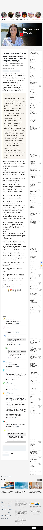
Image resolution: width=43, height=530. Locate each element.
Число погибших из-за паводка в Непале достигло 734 (33, 170)
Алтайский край (6, 284)
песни (12, 286)
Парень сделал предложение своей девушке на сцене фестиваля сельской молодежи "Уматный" (33, 260)
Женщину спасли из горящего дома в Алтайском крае (33, 294)
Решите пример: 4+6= (7, 452)
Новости (12, 19)
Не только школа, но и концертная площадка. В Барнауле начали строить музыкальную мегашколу (33, 357)
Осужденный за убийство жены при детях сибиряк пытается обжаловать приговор (33, 442)
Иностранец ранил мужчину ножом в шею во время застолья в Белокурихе (33, 412)
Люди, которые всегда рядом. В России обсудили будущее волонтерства (33, 464)
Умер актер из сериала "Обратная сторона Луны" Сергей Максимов (33, 300)
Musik (8, 335)
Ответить (17, 323)
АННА (7, 369)
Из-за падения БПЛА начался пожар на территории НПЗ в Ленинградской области (33, 251)
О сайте (9, 506)
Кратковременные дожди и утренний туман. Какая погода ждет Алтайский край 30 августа (33, 375)
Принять (33, 528)
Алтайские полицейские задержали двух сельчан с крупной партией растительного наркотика (33, 472)
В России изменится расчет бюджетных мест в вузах (33, 311)
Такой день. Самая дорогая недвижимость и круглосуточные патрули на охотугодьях (33, 383)
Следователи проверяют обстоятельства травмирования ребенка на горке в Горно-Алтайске (33, 348)
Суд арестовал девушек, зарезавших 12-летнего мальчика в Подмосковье (33, 163)
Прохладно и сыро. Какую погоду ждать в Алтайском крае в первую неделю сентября (33, 118)
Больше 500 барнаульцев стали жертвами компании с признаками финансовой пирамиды (33, 183)
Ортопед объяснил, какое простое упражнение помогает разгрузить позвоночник (33, 391)
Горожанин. (8, 392)
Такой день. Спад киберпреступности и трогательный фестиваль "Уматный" (34, 54)
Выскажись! (6, 70)
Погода (2, 506)
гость (7, 360)
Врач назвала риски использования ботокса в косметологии (33, 61)
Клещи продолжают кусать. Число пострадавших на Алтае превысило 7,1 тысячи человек (33, 450)
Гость (9, 347)
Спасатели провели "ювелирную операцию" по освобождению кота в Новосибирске (33, 69)
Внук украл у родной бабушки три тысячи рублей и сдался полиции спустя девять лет (33, 94)
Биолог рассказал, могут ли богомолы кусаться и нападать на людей (33, 406)
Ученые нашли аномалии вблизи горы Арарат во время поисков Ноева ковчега (33, 196)
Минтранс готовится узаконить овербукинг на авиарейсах (33, 268)
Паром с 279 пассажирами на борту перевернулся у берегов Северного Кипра (33, 110)
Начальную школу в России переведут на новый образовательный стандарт (33, 340)
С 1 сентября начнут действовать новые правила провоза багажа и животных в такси (33, 126)
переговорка (6, 286)
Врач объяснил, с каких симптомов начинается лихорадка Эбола (33, 457)
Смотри (26, 19)
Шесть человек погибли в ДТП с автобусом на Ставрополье (33, 176)
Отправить (6, 454)
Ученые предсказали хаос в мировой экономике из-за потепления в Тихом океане (33, 212)
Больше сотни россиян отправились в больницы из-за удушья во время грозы (33, 283)
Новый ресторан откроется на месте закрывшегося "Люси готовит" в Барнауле (33, 102)
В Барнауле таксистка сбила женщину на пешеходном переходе (33, 156)
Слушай (21, 19)
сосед (7, 326)
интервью (20, 284)
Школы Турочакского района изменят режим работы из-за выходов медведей (33, 399)
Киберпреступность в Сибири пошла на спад (34, 289)
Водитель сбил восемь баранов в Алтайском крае (33, 190)
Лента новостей (33, 49)
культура (14, 284)
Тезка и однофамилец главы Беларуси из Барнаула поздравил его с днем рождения (33, 275)
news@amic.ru (20, 513)
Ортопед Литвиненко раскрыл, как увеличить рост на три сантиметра (33, 77)
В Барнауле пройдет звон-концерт (33, 306)
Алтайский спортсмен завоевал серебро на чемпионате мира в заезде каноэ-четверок (33, 220)
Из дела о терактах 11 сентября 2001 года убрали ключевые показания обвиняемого (33, 204)
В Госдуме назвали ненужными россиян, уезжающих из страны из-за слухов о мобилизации (33, 86)
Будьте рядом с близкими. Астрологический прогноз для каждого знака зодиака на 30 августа (33, 366)
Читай (17, 19)
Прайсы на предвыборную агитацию (3, 509)
